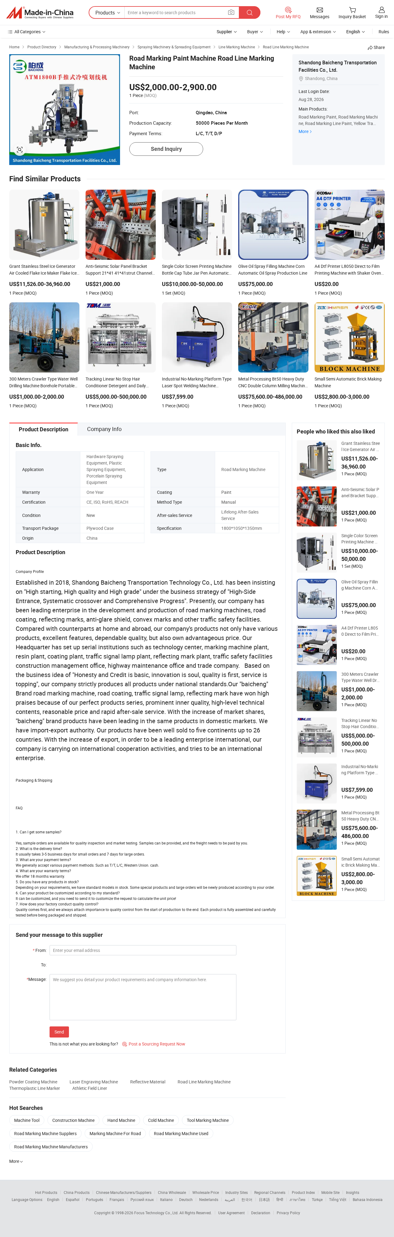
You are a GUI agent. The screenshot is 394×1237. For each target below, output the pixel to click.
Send (59, 1032)
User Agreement (231, 1212)
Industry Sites (236, 1192)
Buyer (252, 31)
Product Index (303, 1192)
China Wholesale (172, 1192)
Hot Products (46, 1192)
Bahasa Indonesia (368, 1199)
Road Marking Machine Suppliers (45, 1133)
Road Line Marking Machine (204, 1082)
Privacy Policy (288, 1212)
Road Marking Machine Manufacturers (51, 1147)
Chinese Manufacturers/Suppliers (123, 1192)
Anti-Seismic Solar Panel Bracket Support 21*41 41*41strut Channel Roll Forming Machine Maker (360, 492)
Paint (226, 492)
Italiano (166, 1199)
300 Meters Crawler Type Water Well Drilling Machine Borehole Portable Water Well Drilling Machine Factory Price (360, 677)
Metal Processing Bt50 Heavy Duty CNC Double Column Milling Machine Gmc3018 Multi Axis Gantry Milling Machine (360, 816)
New (90, 515)
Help (281, 31)
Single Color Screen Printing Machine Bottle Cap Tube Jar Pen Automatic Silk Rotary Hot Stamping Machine (360, 539)
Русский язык (142, 1199)
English (53, 1199)
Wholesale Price (205, 1192)
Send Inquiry (166, 149)
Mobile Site (330, 1192)
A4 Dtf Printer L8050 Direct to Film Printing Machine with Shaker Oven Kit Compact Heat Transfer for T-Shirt (360, 631)
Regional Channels (269, 1192)
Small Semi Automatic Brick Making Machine (360, 862)
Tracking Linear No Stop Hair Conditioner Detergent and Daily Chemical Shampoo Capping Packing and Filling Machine (360, 723)
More (303, 131)
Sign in (381, 16)
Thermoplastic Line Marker (34, 1088)
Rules (384, 31)
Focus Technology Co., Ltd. (156, 1212)
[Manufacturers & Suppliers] (39, 12)
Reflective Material (147, 1082)
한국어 (246, 1199)
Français (117, 1199)
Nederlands (208, 1199)
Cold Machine (161, 1120)
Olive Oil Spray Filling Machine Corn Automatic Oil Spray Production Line (360, 585)
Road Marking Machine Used (181, 1133)
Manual (228, 502)
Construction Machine (73, 1120)
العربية (230, 1199)
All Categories (27, 31)
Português (94, 1199)
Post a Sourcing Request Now (153, 1044)
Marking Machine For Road (115, 1133)
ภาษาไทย (297, 1199)
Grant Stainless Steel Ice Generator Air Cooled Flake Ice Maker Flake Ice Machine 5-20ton (360, 446)
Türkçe (317, 1199)
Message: (36, 979)
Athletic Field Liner (89, 1088)
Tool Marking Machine (208, 1120)
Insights (352, 1192)
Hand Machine (121, 1120)
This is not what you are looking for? (84, 1044)
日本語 (264, 1199)
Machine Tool (26, 1120)
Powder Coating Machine (33, 1082)
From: (39, 950)
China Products (77, 1192)
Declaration (260, 1212)
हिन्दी (279, 1199)
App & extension (315, 31)
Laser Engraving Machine (94, 1082)
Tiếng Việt (337, 1199)
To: (43, 965)
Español (72, 1199)
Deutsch (186, 1199)
